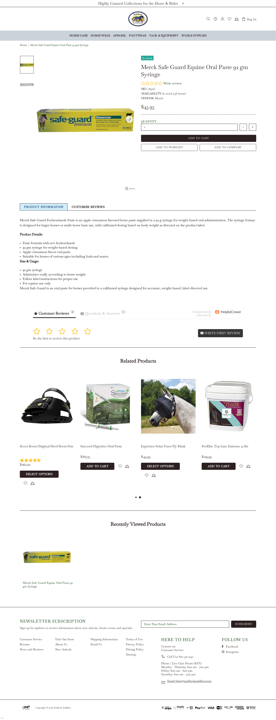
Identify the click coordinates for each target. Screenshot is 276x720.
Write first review (222, 333)
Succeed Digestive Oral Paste (101, 446)
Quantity (148, 121)
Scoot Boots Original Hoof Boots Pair (46, 446)
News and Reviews (32, 649)
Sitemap (131, 654)
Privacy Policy (135, 644)
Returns (25, 644)
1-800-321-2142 (185, 656)
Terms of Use (134, 639)
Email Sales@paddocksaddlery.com (189, 681)
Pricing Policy (135, 649)
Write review (172, 83)
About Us (61, 644)
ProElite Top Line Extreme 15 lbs (225, 446)
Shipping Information (104, 639)
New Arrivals (63, 649)
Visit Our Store (64, 639)
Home (23, 45)
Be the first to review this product (56, 338)
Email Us (96, 644)
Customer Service (31, 639)
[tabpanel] (47, 433)
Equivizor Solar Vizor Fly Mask (163, 446)
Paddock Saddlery (138, 18)
